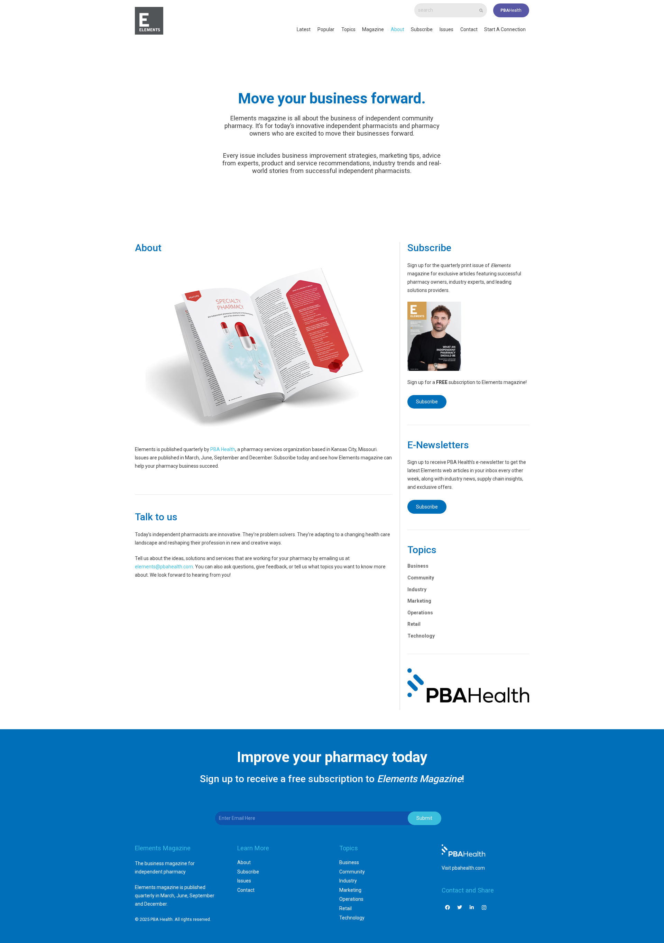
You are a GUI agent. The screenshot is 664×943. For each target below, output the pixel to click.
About (244, 862)
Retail (414, 624)
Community (420, 577)
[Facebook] (448, 907)
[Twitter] (460, 907)
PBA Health (222, 449)
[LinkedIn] (472, 907)
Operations (420, 612)
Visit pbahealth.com (463, 868)
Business (417, 566)
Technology (421, 636)
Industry (416, 589)
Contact (246, 890)
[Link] (149, 21)
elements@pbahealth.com (164, 566)
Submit (424, 818)
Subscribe (248, 872)
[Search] (481, 10)
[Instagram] (484, 907)
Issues (244, 881)
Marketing (419, 601)
